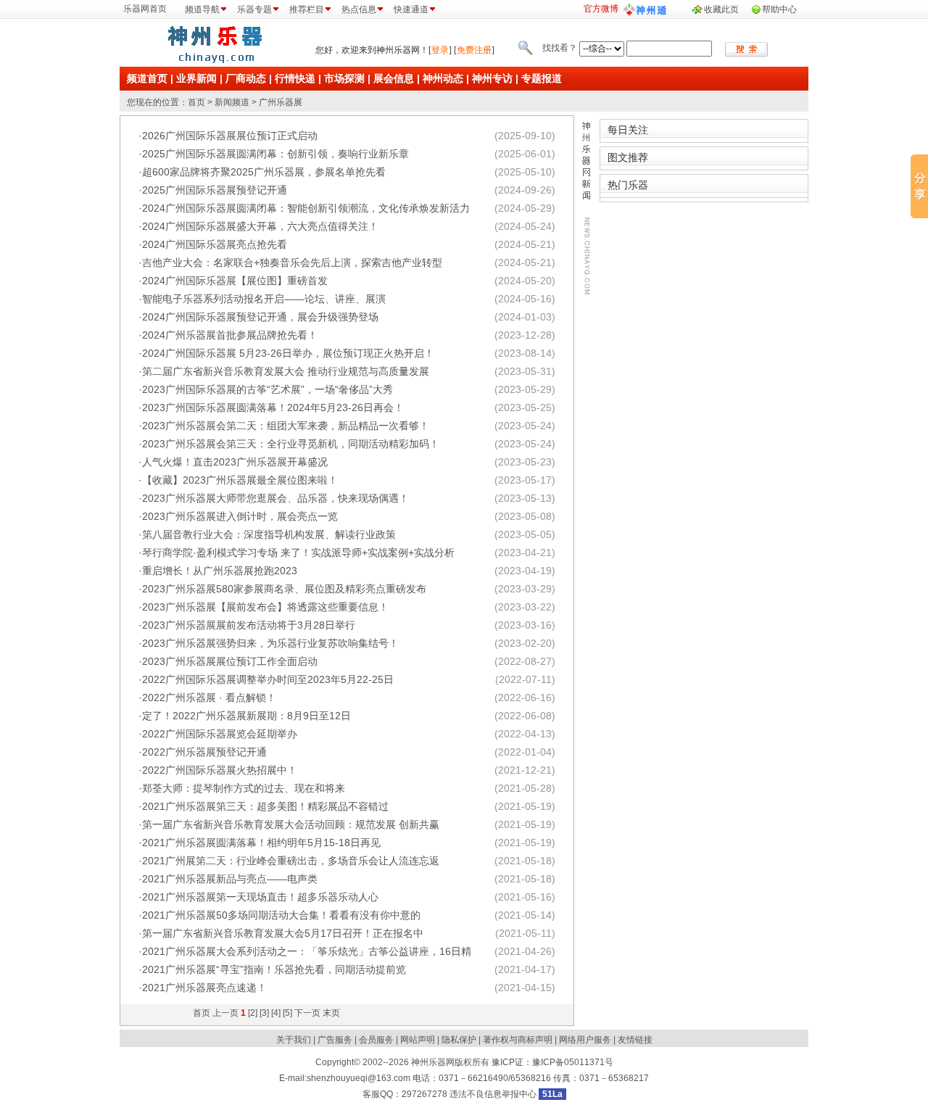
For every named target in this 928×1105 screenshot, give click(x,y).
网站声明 (417, 1040)
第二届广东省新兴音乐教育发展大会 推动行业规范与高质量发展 (285, 371)
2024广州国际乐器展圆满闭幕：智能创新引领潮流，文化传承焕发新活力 (306, 208)
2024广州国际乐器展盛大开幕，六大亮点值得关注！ (260, 226)
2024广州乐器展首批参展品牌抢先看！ (230, 335)
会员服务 (376, 1040)
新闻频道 (232, 102)
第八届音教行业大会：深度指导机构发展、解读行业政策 (269, 534)
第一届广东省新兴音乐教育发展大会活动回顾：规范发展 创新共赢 (290, 824)
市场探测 (344, 78)
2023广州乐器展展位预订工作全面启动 (230, 661)
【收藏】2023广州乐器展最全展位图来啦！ (240, 480)
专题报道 (541, 78)
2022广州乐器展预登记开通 (204, 752)
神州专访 (492, 78)
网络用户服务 (585, 1040)
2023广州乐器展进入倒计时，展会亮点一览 (240, 516)
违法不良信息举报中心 (493, 1094)
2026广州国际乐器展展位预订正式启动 (230, 135)
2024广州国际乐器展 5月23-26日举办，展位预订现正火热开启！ (288, 353)
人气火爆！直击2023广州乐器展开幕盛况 (235, 462)
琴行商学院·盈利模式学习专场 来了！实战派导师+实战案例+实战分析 (298, 552)
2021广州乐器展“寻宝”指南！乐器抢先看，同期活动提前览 (274, 969)
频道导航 (202, 9)
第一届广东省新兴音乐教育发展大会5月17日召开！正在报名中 (282, 933)
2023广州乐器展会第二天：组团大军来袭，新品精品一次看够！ (285, 425)
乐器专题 (254, 9)
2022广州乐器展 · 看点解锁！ (209, 697)
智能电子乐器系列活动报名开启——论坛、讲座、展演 (264, 299)
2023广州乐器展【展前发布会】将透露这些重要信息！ (265, 607)
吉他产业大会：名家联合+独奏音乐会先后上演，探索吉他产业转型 (292, 262)
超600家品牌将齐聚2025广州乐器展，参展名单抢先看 (264, 172)
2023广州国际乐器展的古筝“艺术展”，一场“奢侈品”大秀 (267, 389)
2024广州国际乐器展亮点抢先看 (214, 244)
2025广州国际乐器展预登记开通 (214, 190)
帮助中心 (779, 9)
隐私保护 (459, 1040)
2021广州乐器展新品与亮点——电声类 (230, 879)
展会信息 (393, 78)
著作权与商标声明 (517, 1040)
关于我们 (293, 1040)
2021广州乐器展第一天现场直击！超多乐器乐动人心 (260, 897)
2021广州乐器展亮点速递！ (204, 987)
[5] (287, 1013)
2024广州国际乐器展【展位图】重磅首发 (235, 280)
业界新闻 (196, 78)
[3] (264, 1013)
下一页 (307, 1013)
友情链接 (635, 1040)
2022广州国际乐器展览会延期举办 (219, 734)
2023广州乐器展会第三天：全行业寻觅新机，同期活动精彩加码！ (290, 444)
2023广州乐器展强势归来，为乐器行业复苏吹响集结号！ (270, 643)
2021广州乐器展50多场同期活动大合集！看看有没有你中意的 (281, 915)
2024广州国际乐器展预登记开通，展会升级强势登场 (260, 317)
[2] (252, 1013)
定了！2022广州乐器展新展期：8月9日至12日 (246, 715)
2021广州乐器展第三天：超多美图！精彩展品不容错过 (265, 806)
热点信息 (358, 9)
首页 (196, 102)
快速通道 (411, 9)
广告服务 (335, 1040)
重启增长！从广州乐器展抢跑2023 (219, 570)
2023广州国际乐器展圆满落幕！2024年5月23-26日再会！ (273, 407)
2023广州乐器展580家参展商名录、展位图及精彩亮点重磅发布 (284, 589)
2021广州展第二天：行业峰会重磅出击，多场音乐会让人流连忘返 (290, 860)
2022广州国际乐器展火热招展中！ (219, 770)
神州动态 (443, 78)
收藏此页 (721, 9)
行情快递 (295, 78)
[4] (276, 1013)
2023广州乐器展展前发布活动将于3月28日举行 (248, 625)
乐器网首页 (145, 9)
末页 (331, 1013)
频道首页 (147, 78)
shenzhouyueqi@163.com (358, 1078)
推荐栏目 (306, 9)
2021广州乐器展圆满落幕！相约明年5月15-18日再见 (261, 842)
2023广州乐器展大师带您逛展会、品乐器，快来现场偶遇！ (275, 498)
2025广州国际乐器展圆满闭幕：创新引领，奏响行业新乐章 (275, 154)
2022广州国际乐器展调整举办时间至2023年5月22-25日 (268, 679)
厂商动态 (245, 78)
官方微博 (601, 9)
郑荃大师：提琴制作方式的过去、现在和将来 (243, 788)
